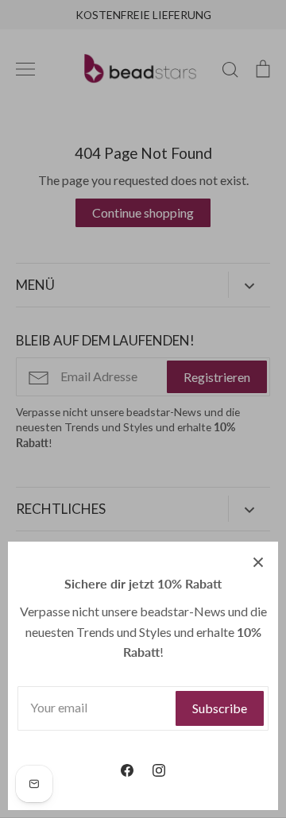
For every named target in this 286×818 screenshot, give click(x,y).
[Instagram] (159, 770)
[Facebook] (127, 770)
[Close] (258, 561)
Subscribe (219, 708)
